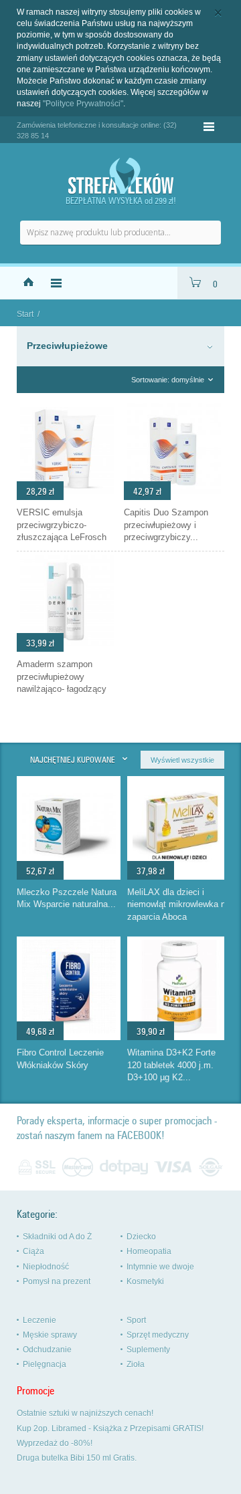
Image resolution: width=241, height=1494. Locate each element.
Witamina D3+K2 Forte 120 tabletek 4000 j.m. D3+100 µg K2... (171, 1064)
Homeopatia (149, 1251)
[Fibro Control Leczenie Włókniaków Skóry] (68, 1030)
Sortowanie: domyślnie (167, 380)
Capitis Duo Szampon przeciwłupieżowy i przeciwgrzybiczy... (166, 524)
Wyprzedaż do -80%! (54, 1443)
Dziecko (141, 1236)
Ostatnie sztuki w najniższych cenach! (85, 1413)
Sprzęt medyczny (158, 1335)
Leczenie (39, 1320)
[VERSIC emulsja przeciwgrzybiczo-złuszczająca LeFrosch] (67, 496)
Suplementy (148, 1349)
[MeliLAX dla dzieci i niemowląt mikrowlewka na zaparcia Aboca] (179, 869)
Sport (136, 1320)
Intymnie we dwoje (160, 1266)
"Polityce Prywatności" (83, 103)
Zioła (136, 1364)
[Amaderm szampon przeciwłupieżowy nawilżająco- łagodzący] (67, 648)
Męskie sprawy (50, 1335)
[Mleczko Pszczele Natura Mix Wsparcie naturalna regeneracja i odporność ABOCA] (68, 869)
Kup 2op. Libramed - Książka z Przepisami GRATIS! (110, 1428)
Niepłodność (46, 1266)
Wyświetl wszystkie (182, 760)
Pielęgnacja (44, 1364)
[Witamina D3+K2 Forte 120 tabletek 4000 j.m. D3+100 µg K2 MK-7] (179, 1030)
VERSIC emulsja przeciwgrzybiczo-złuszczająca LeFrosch (61, 524)
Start (25, 314)
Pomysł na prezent (56, 1281)
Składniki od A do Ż (57, 1236)
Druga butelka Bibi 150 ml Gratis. (77, 1458)
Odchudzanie (47, 1349)
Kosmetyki (145, 1281)
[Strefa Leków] (120, 176)
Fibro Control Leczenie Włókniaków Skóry (60, 1058)
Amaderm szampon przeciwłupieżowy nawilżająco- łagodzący (61, 676)
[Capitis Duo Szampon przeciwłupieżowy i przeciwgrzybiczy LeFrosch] (174, 496)
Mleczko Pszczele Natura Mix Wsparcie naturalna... (66, 898)
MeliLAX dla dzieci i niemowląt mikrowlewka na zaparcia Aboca (178, 904)
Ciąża (33, 1251)
